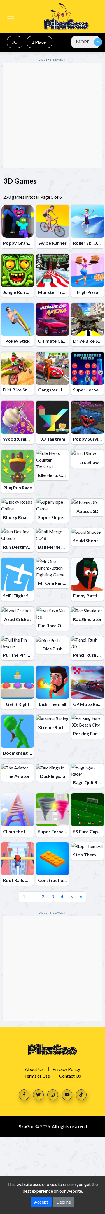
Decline (63, 1201)
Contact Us (70, 1075)
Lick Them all (52, 704)
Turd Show (87, 462)
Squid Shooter (88, 540)
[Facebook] (24, 1094)
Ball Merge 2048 (54, 546)
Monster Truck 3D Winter (65, 292)
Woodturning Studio (24, 438)
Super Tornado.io (56, 831)
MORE (82, 41)
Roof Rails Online (21, 880)
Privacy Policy (66, 1069)
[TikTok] (81, 1094)
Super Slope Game (57, 517)
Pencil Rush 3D (88, 655)
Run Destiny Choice (23, 546)
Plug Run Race (17, 487)
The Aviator (17, 776)
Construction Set (56, 880)
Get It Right (17, 704)
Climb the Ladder (21, 831)
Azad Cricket (17, 619)
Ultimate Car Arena (58, 340)
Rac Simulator (87, 619)
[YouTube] (67, 1094)
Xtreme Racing (53, 727)
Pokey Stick (17, 340)
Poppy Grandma (20, 243)
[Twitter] (38, 1094)
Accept (41, 1201)
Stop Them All (87, 854)
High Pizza (87, 292)
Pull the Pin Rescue (22, 655)
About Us (34, 1069)
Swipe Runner (52, 243)
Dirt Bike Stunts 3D (23, 389)
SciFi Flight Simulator (24, 595)
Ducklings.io (52, 776)
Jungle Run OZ (17, 292)
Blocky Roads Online (24, 517)
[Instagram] (52, 1094)
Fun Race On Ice (54, 625)
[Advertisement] (52, 115)
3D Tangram (52, 438)
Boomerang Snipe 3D (25, 752)
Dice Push (53, 648)
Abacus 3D (87, 511)
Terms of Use (37, 1075)
